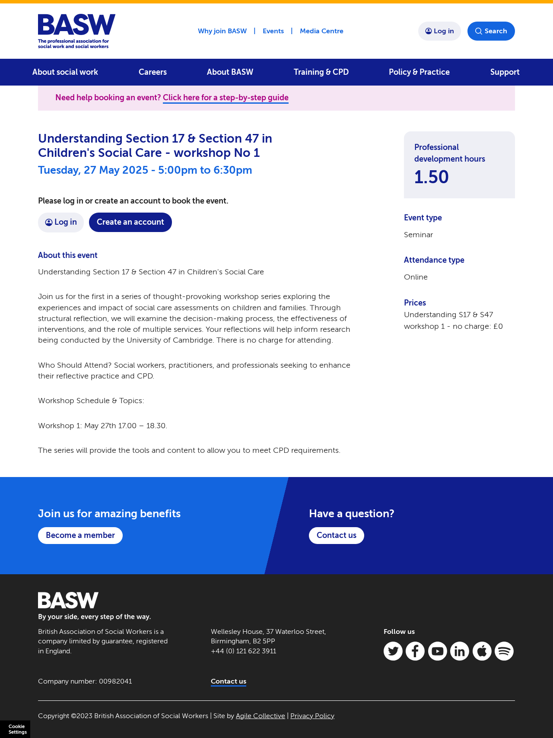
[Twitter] (393, 651)
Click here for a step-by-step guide (226, 97)
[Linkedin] (459, 651)
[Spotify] (504, 651)
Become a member (80, 535)
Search (496, 31)
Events (273, 31)
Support (505, 72)
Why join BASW (222, 31)
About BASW (230, 72)
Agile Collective (260, 716)
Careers (153, 72)
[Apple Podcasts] (482, 651)
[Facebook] (415, 651)
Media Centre (321, 31)
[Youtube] (437, 651)
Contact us (336, 535)
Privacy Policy (312, 716)
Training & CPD (321, 72)
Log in (444, 31)
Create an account (130, 222)
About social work (65, 72)
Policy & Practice (419, 72)
